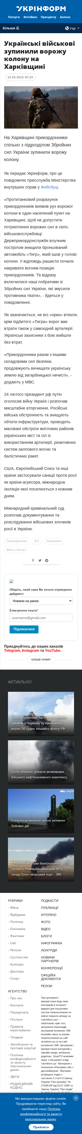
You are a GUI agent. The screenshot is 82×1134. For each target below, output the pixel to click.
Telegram (12, 650)
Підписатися (24, 629)
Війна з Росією (16, 550)
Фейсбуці (49, 187)
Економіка (17, 929)
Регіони (15, 950)
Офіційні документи (51, 977)
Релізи (46, 986)
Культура (16, 964)
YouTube (52, 650)
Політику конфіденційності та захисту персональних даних (41, 1114)
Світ (13, 943)
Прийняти (41, 1127)
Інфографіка (51, 943)
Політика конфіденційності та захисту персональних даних (23, 1062)
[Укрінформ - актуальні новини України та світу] (41, 8)
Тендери (16, 1037)
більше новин (41, 659)
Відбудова (17, 914)
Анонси (65, 17)
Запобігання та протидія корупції (23, 1046)
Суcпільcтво (19, 957)
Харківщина (54, 541)
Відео (46, 929)
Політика (16, 922)
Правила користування (20, 1028)
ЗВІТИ (14, 1077)
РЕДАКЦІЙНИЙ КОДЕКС (21, 1085)
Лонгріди (49, 950)
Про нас (16, 998)
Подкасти (49, 900)
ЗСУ (36, 541)
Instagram (30, 650)
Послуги (14, 17)
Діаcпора (17, 971)
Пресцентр (48, 17)
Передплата (19, 1012)
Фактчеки (17, 936)
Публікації (49, 908)
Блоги (46, 936)
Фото (45, 922)
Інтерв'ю (48, 915)
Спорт (14, 978)
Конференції (52, 968)
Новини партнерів (50, 959)
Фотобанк (30, 17)
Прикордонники (17, 541)
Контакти (16, 1005)
